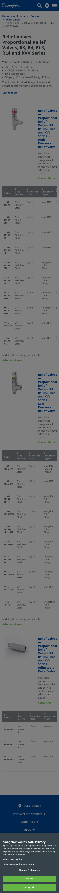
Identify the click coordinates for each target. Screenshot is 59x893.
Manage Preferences (29, 870)
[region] (29, 863)
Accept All (29, 887)
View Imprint (29, 864)
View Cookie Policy (13, 864)
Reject (29, 878)
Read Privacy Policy (12, 859)
